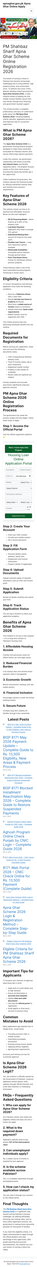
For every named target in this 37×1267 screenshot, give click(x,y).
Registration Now (18, 516)
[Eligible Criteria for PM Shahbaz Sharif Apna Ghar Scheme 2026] (18, 944)
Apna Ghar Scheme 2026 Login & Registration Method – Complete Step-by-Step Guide (16, 920)
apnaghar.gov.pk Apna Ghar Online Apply (16, 5)
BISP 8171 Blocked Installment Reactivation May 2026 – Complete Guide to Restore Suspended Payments (18, 800)
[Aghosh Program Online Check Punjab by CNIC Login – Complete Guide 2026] (18, 827)
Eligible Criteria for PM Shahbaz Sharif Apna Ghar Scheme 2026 (18, 955)
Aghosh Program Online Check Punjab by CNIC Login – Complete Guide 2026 (17, 840)
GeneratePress (24, 1264)
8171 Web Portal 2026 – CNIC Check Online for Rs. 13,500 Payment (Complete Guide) (17, 878)
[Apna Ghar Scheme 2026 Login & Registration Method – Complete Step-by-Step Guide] (18, 902)
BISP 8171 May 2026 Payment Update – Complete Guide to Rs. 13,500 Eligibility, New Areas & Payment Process (18, 752)
